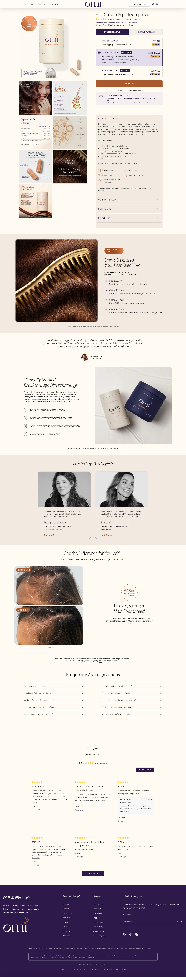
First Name (127, 914)
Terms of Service (99, 931)
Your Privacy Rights (100, 936)
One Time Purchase (146, 32)
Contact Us (97, 909)
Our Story (43, 4)
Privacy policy (72, 969)
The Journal (67, 918)
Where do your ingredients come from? (39, 707)
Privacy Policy (98, 927)
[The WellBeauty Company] (16, 931)
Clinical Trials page (138, 188)
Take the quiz (139, 4)
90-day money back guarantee (129, 90)
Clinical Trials (68, 913)
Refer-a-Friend (68, 931)
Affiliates (66, 936)
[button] (101, 19)
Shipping (96, 918)
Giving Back (53, 4)
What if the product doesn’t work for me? (118, 707)
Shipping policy (95, 969)
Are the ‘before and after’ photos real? (39, 700)
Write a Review (147, 770)
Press (65, 927)
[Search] (157, 4)
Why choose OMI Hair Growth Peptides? (39, 693)
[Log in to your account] (153, 4)
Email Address (128, 921)
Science (33, 4)
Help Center (97, 913)
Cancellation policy (107, 969)
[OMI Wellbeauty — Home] (93, 4)
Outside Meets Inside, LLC (89, 965)
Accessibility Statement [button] (123, 969)
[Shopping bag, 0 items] (161, 4)
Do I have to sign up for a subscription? (117, 714)
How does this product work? (35, 686)
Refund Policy (98, 922)
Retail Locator (98, 904)
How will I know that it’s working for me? (117, 686)
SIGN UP (178, 922)
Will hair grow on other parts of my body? (117, 693)
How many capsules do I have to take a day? (119, 700)
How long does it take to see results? (38, 714)
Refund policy (61, 969)
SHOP (25, 4)
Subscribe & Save (112, 32)
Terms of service (83, 969)
